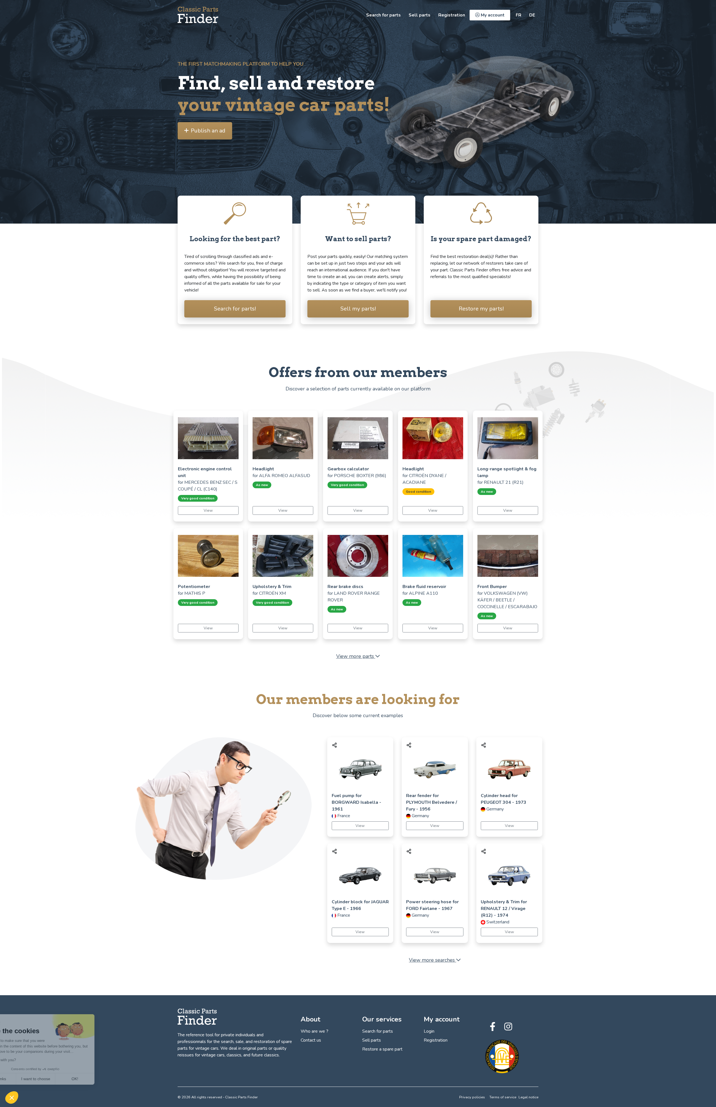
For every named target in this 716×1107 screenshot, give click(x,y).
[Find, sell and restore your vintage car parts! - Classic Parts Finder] (198, 15)
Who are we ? (314, 1031)
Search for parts (383, 15)
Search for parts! (235, 308)
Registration (451, 15)
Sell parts (419, 15)
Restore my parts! (481, 308)
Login (429, 1031)
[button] (11, 1097)
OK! (103, 1079)
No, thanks (25, 1079)
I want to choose (64, 1079)
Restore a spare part (382, 1049)
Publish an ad (208, 130)
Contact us (311, 1040)
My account (492, 15)
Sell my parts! (358, 308)
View (208, 510)
